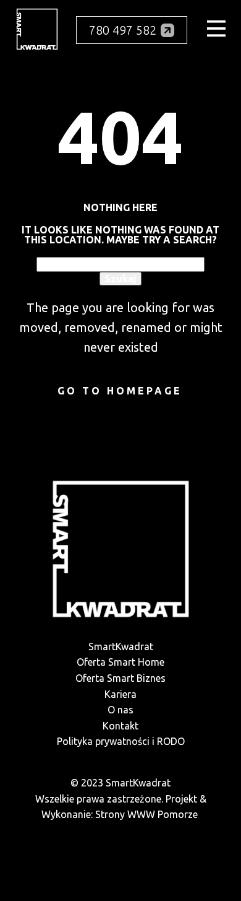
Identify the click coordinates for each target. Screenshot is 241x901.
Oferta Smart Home (120, 662)
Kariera (120, 694)
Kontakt (120, 725)
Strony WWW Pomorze (146, 814)
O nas (120, 709)
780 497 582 (122, 30)
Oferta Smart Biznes (120, 678)
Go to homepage (119, 390)
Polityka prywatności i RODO (121, 741)
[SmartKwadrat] (37, 29)
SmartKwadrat (120, 646)
